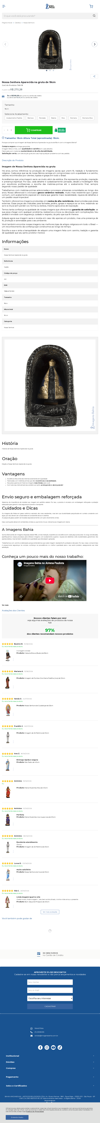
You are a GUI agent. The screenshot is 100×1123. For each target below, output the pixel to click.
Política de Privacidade (35, 1111)
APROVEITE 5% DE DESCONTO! (50, 972)
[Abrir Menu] (4, 6)
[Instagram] (47, 1049)
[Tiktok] (60, 1049)
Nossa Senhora (28, 23)
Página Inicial (7, 23)
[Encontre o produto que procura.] (94, 16)
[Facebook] (40, 1049)
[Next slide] (94, 44)
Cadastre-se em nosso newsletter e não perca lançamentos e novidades (50, 974)
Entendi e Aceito (17, 1117)
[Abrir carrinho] (93, 6)
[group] (50, 954)
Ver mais (5, 605)
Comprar (36, 130)
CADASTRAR (50, 1006)
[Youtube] (53, 1049)
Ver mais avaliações (50, 912)
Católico (18, 23)
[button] (46, 70)
